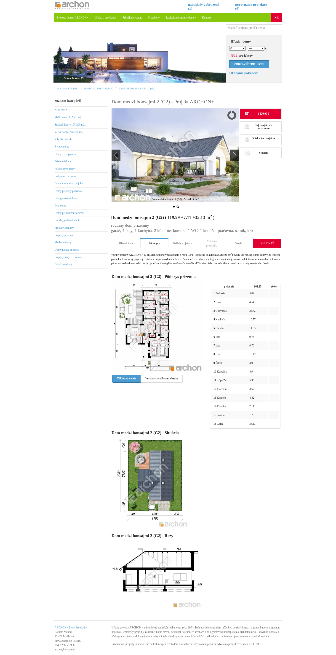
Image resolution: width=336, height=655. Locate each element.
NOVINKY (61, 110)
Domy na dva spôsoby (67, 249)
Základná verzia (126, 378)
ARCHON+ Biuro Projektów (71, 627)
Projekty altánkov (64, 227)
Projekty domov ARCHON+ (72, 17)
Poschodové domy (65, 168)
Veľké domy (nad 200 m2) (69, 132)
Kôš (277, 17)
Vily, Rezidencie (63, 139)
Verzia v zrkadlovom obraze (161, 378)
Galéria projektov (182, 243)
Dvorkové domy (63, 264)
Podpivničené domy (65, 176)
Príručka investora (132, 17)
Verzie (238, 243)
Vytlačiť (263, 152)
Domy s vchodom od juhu (69, 183)
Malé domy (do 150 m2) (68, 117)
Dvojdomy (60, 205)
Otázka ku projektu (263, 138)
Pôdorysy (154, 243)
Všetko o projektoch (105, 17)
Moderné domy (63, 242)
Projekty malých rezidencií (69, 257)
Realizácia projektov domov (181, 17)
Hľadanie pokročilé (243, 73)
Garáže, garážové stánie (67, 220)
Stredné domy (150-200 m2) (70, 124)
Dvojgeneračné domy (66, 198)
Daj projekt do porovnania (263, 127)
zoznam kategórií (68, 100)
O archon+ (154, 17)
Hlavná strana (67, 88)
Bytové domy (62, 146)
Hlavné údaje (126, 243)
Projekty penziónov (65, 235)
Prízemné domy (63, 161)
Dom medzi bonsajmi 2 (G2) (137, 88)
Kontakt (206, 17)
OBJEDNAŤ (267, 243)
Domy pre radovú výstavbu (69, 213)
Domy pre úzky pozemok (68, 191)
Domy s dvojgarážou (98, 88)
